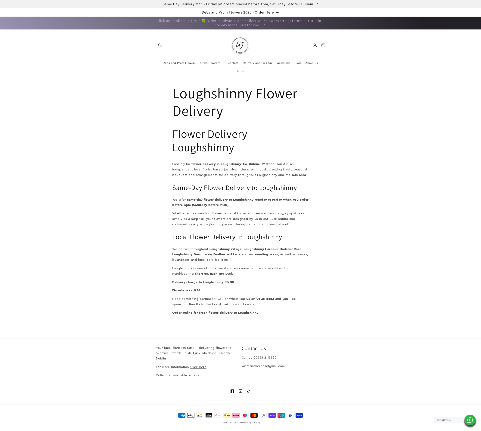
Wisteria (234, 422)
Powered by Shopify (250, 422)
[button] (160, 45)
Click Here (198, 367)
